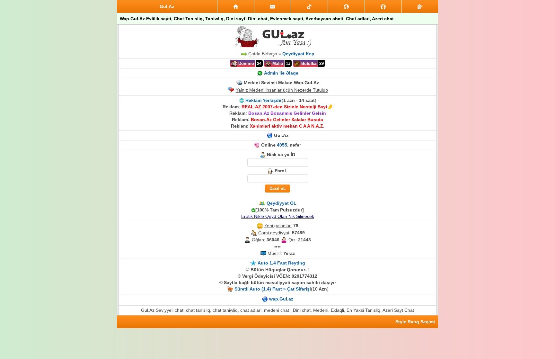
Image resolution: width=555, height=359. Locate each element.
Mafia (277, 63)
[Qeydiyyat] (420, 6)
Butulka (308, 63)
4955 (282, 145)
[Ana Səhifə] (235, 6)
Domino (245, 63)
